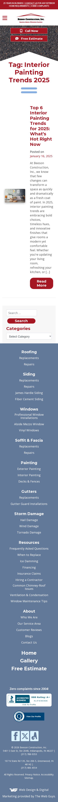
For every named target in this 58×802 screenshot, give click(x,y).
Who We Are (29, 617)
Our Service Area (29, 623)
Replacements (29, 358)
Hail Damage (29, 520)
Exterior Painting (29, 469)
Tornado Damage (29, 532)
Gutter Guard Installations (29, 504)
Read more (41, 283)
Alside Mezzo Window (29, 424)
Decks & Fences (29, 481)
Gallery (29, 661)
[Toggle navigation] (5, 18)
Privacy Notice (32, 774)
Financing (29, 567)
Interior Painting (29, 475)
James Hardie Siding (29, 393)
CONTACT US (31, 3)
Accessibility (47, 774)
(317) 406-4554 (29, 767)
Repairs (29, 364)
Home (29, 653)
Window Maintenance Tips (29, 601)
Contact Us (29, 642)
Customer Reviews (29, 630)
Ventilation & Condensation (29, 595)
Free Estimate (29, 669)
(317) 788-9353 (29, 754)
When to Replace (29, 555)
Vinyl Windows (29, 430)
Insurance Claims (29, 573)
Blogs (29, 636)
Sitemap (28, 777)
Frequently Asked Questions (29, 548)
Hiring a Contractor (29, 580)
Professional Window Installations (29, 416)
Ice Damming (29, 561)
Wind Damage (29, 526)
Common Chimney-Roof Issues (29, 587)
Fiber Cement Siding (29, 399)
